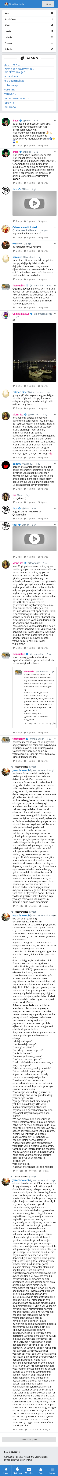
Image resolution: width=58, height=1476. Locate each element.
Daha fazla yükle (29, 1439)
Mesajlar (29, 1473)
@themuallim (19, 514)
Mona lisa (26, 414)
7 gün (34, 189)
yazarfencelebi (22, 766)
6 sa (35, 120)
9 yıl (52, 770)
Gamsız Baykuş (32, 313)
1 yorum (31, 457)
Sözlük (8, 25)
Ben (41, 1473)
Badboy (22, 463)
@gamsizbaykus (21, 288)
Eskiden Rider (27, 392)
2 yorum (31, 221)
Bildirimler (17, 1473)
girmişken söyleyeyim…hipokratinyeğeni (19, 70)
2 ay (27, 495)
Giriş (48, 4)
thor (20, 189)
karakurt (23, 257)
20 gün (27, 243)
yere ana (9, 89)
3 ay (44, 563)
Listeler (8, 31)
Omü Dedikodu (16, 4)
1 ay (39, 257)
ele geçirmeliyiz (14, 80)
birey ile (9, 102)
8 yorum (32, 1170)
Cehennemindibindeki (25, 229)
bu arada (10, 106)
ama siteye (11, 76)
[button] (53, 325)
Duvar (6, 1473)
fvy (17, 243)
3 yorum (41, 723)
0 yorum (31, 145)
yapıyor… (10, 94)
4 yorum (31, 760)
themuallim (28, 285)
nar (17, 495)
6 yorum (31, 307)
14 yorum (33, 1429)
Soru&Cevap (10, 19)
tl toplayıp (11, 85)
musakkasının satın (16, 98)
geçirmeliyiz (12, 64)
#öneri (16, 178)
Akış (7, 13)
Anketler (9, 49)
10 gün (44, 230)
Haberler (9, 37)
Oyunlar (8, 43)
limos (21, 120)
